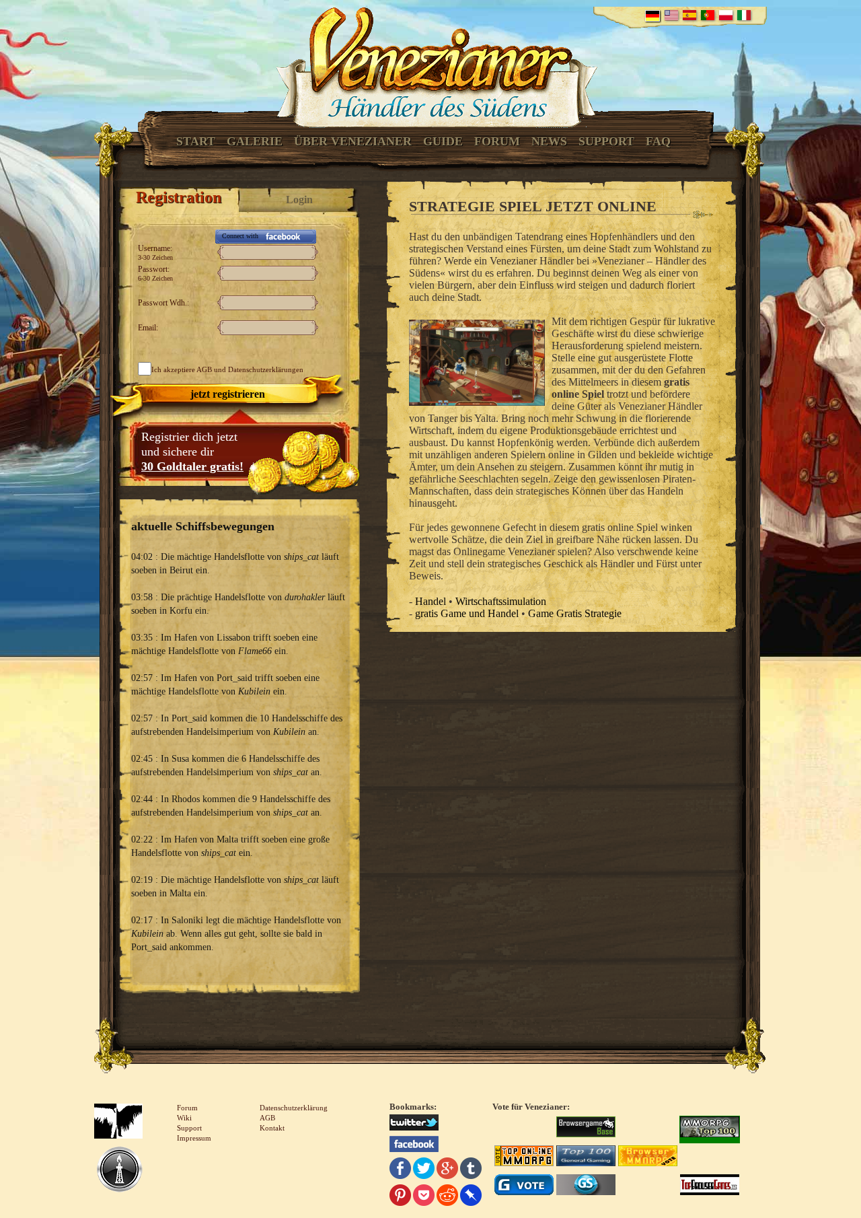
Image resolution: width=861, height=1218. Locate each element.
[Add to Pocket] (424, 1196)
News (549, 141)
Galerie (255, 141)
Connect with (240, 236)
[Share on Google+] (447, 1169)
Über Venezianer (353, 141)
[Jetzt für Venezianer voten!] (585, 1128)
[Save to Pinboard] (471, 1196)
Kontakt (272, 1128)
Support (606, 141)
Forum (497, 141)
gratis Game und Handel (467, 613)
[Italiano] (744, 15)
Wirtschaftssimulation (500, 601)
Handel (430, 601)
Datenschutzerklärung (294, 1108)
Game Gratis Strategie (575, 613)
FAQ (658, 141)
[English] (671, 15)
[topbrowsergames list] (709, 1186)
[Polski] (726, 15)
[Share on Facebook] (400, 1169)
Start (195, 141)
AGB (204, 369)
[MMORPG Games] (709, 1128)
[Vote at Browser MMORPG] (647, 1157)
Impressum (194, 1138)
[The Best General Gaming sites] (585, 1157)
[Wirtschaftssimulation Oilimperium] (119, 1171)
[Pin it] (400, 1196)
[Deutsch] (652, 16)
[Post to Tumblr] (471, 1169)
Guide (443, 141)
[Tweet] (424, 1169)
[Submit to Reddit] (447, 1196)
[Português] (707, 15)
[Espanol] (689, 15)
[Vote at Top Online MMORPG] (524, 1157)
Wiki (184, 1118)
